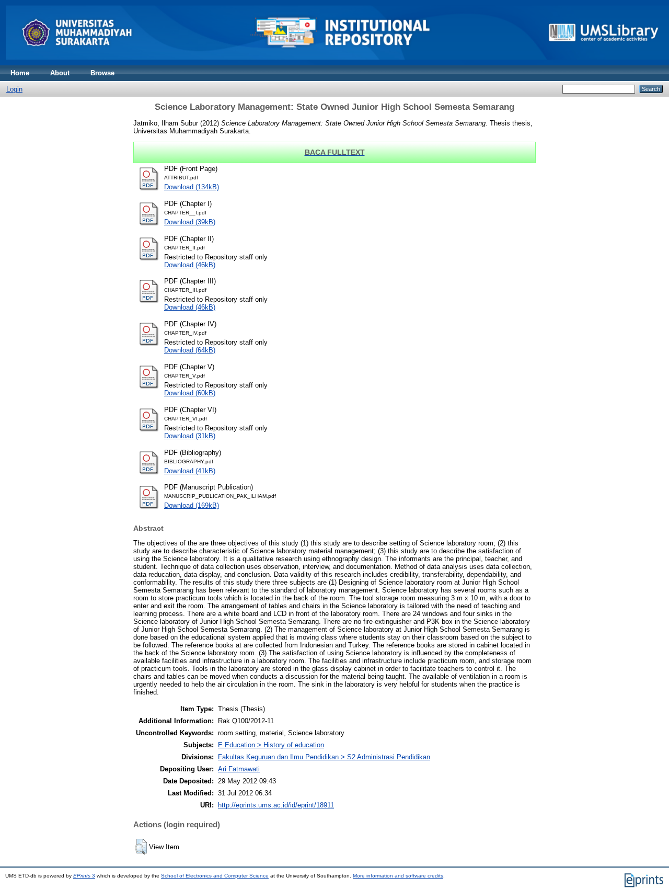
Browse (102, 73)
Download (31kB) (189, 436)
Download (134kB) (191, 187)
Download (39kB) (189, 222)
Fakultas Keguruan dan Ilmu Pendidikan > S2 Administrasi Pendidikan (324, 757)
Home (19, 73)
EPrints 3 (84, 876)
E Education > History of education (271, 745)
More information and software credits (398, 876)
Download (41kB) (189, 471)
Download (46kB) (189, 265)
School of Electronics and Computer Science (215, 876)
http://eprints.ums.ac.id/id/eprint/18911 (276, 805)
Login (14, 89)
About (60, 73)
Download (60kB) (189, 393)
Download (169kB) (191, 505)
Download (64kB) (189, 350)
